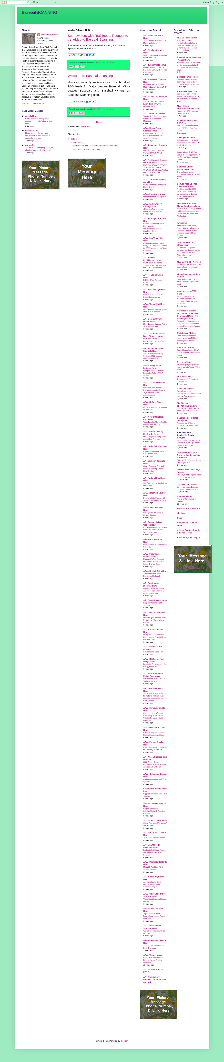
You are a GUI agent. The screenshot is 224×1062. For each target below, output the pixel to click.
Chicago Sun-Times (186, 138)
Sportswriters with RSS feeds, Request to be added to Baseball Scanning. (98, 37)
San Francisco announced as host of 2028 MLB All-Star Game (189, 128)
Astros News (31, 145)
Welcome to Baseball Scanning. (91, 76)
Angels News (31, 116)
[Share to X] (76, 66)
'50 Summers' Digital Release (154, 652)
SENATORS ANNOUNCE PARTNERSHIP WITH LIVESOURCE (153, 104)
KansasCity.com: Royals (188, 537)
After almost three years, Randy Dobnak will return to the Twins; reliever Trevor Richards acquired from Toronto (188, 230)
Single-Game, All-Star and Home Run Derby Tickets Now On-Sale (153, 468)
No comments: (108, 62)
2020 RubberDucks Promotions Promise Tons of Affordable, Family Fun (154, 764)
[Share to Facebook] (79, 66)
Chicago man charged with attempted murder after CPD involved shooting (188, 142)
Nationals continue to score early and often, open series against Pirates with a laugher (188, 323)
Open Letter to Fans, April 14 (154, 197)
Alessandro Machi (49, 35)
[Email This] (70, 66)
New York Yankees (185, 347)
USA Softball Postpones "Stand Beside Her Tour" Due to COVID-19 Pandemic (154, 265)
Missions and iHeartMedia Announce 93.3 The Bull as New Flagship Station (154, 590)
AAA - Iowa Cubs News (154, 194)
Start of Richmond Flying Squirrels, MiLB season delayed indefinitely (153, 356)
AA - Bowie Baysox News (155, 600)
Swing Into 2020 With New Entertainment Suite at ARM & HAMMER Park (155, 637)
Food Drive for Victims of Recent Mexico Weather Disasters (153, 960)
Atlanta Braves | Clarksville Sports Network (185, 435)
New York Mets (184, 362)
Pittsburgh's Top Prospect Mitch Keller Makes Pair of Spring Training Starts (153, 561)
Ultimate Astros (184, 496)
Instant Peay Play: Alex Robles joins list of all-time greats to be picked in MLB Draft (189, 442)
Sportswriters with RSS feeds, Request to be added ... (96, 146)
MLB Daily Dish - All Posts (189, 262)
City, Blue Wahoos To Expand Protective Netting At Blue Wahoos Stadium (155, 529)
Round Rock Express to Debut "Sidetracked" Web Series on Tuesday (153, 135)
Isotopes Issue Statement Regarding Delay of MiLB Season (153, 373)
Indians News (31, 131)
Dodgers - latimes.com (187, 77)
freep (179, 518)
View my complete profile (33, 103)
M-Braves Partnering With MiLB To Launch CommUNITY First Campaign (155, 86)
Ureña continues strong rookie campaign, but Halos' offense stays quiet (39, 121)
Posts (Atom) (85, 127)
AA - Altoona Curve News (155, 820)
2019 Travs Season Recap (154, 838)
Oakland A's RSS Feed (187, 152)
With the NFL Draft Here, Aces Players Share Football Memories (155, 118)
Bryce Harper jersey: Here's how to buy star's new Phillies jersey (188, 352)
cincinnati (181, 513)
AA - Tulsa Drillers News (154, 65)
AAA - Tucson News (152, 955)
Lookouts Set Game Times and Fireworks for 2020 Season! (154, 852)
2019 (73, 139)
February (77, 142)
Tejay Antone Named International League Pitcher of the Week (155, 916)
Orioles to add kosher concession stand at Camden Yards (188, 174)
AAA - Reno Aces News (154, 114)
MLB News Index (185, 377)
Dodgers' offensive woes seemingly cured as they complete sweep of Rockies (188, 81)
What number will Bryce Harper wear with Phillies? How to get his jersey (187, 338)
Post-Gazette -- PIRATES (188, 508)
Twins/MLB (182, 223)
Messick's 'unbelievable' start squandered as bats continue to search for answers (37, 135)
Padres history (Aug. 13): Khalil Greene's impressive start (187, 281)
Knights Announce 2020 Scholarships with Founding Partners (154, 811)
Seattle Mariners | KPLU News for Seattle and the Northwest (188, 455)
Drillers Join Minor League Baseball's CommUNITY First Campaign (155, 69)
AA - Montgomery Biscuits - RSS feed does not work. (154, 979)
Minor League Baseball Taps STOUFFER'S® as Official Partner (154, 620)
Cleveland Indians (185, 389)
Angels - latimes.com (187, 91)
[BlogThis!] (73, 66)
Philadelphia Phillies (186, 333)
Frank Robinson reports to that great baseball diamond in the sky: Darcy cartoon (189, 393)
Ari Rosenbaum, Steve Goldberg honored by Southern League (152, 884)
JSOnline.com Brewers (188, 484)
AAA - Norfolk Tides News (155, 571)
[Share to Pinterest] (83, 66)
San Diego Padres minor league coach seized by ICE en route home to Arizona (188, 96)
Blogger (124, 1041)
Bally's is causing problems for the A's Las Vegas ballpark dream (189, 157)
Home (99, 122)
